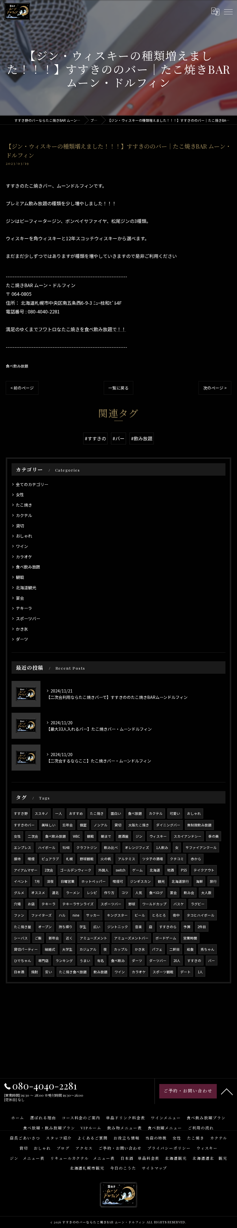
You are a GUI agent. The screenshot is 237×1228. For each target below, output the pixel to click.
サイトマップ (154, 1168)
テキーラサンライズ (78, 904)
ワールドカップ (154, 904)
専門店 (43, 960)
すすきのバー (24, 825)
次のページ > (215, 388)
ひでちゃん (22, 960)
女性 (20, 494)
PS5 (184, 870)
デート (185, 972)
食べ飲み (118, 960)
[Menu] (228, 11)
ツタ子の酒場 (152, 858)
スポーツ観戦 (163, 972)
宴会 (20, 598)
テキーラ (24, 608)
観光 (161, 881)
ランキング (64, 960)
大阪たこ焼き (138, 825)
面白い (116, 813)
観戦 (20, 577)
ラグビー (198, 904)
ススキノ (41, 813)
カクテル (24, 515)
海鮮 (199, 881)
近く (69, 938)
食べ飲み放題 (17, 366)
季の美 (213, 836)
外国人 (103, 870)
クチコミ (177, 858)
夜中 (176, 915)
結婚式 (50, 949)
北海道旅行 (180, 881)
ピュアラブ (50, 858)
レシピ (92, 892)
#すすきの (95, 438)
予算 (187, 926)
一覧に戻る (118, 388)
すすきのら (168, 926)
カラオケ (24, 556)
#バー (118, 438)
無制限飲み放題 (199, 825)
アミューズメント (93, 938)
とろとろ (159, 915)
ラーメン (73, 892)
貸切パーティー (26, 949)
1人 (200, 972)
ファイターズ (41, 915)
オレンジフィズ (137, 847)
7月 (37, 881)
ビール (140, 915)
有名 (100, 960)
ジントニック (117, 926)
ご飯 (38, 938)
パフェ (157, 949)
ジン (139, 836)
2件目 (201, 926)
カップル (121, 949)
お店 (31, 904)
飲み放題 (101, 972)
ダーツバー (157, 960)
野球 (131, 904)
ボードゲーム (165, 938)
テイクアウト (204, 870)
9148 (65, 847)
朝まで (106, 836)
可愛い (175, 813)
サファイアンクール (201, 847)
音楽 (138, 926)
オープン (45, 926)
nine (76, 915)
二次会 (33, 836)
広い (96, 926)
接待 (17, 858)
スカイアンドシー (187, 836)
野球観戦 (87, 858)
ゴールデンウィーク (75, 870)
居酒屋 (123, 836)
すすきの (194, 960)
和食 (190, 949)
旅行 (213, 881)
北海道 (155, 870)
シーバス (21, 938)
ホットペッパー (94, 881)
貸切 (20, 526)
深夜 (50, 881)
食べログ (156, 892)
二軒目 (174, 949)
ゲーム (137, 870)
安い (48, 972)
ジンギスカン (140, 881)
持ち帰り (66, 926)
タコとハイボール (200, 915)
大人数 (206, 892)
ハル (62, 915)
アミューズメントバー (131, 938)
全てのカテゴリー (32, 484)
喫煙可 (118, 881)
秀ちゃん (207, 949)
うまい (85, 960)
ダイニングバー (168, 825)
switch (120, 870)
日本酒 (19, 972)
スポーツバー (28, 618)
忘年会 (67, 825)
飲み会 (189, 892)
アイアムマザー (26, 870)
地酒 (170, 870)
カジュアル (88, 949)
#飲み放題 (141, 438)
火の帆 (106, 858)
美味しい (48, 825)
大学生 (67, 949)
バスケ (178, 904)
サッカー (93, 915)
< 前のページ (22, 388)
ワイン (22, 546)
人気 (138, 892)
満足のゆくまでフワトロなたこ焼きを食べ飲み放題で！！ (66, 329)
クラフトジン (86, 847)
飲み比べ (111, 847)
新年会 (54, 938)
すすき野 (21, 813)
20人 (176, 960)
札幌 (69, 858)
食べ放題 (135, 813)
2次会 (49, 870)
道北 (55, 892)
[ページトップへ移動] (227, 1091)
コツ (124, 892)
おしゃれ (24, 536)
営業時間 (190, 938)
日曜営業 (68, 881)
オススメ (38, 892)
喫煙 (31, 858)
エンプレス (22, 847)
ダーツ (22, 639)
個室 (83, 825)
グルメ (19, 892)
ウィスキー (158, 836)
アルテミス (126, 858)
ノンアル (101, 825)
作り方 (109, 892)
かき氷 (22, 629)
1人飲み (162, 847)
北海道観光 (26, 587)
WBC (76, 836)
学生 (82, 926)
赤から (196, 858)
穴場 (17, 904)
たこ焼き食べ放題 (73, 972)
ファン (19, 915)
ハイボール (46, 847)
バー (211, 960)
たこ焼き (24, 505)
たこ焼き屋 (22, 926)
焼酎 (34, 972)
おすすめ (76, 813)
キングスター (117, 915)
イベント (21, 881)
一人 (58, 813)
